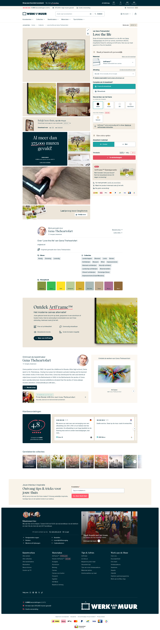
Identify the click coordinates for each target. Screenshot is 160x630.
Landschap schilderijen (89, 269)
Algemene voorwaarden (62, 616)
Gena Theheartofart (103, 31)
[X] (39, 593)
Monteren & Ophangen (32, 543)
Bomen (111, 258)
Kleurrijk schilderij (105, 265)
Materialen (65, 19)
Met (126, 144)
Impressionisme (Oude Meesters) (93, 276)
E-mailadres (76, 487)
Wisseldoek (101, 91)
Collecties (39, 19)
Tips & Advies (78, 19)
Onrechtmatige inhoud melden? (87, 616)
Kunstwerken (27, 19)
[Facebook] (36, 593)
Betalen (28, 540)
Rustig (40, 258)
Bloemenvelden (105, 269)
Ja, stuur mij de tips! (80, 496)
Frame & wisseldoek (104, 86)
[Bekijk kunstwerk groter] (88, 30)
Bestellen (57, 538)
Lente (105, 258)
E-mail (67, 532)
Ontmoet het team (90, 541)
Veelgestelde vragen (32, 538)
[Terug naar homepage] (35, 13)
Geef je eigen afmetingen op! (109, 78)
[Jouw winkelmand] (135, 14)
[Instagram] (30, 593)
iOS (52, 127)
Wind (102, 262)
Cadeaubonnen (59, 543)
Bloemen (97, 258)
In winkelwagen (116, 157)
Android (59, 127)
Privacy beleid (101, 616)
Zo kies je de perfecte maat (128, 70)
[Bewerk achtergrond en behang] (88, 33)
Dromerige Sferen (104, 272)
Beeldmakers (52, 19)
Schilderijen (86, 262)
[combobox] (72, 13)
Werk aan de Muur (119, 553)
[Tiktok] (42, 593)
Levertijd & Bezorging (61, 540)
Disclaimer (73, 616)
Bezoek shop (116, 230)
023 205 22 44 (56, 532)
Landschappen (87, 258)
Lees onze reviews (45, 162)
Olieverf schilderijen (88, 272)
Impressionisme (112, 262)
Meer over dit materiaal (129, 56)
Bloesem (95, 262)
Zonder (104, 144)
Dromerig (48, 258)
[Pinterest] (33, 593)
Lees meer (117, 233)
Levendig (57, 258)
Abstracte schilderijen (89, 265)
